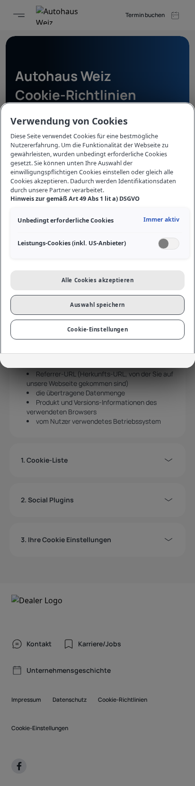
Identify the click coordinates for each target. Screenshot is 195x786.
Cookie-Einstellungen (97, 329)
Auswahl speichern (97, 304)
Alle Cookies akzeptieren (98, 280)
